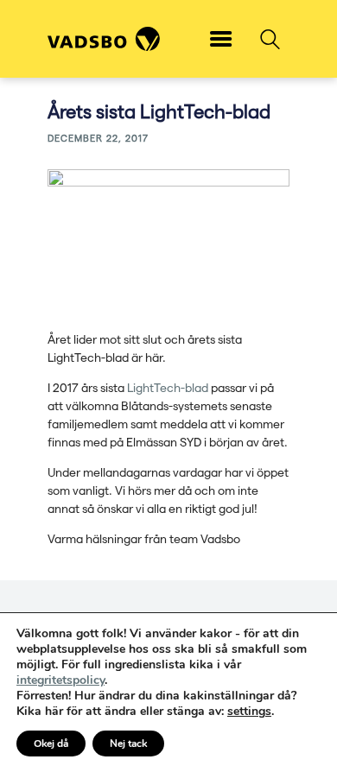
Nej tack (128, 743)
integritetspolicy (60, 680)
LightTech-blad (167, 387)
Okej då (51, 743)
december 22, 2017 (98, 137)
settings (249, 711)
